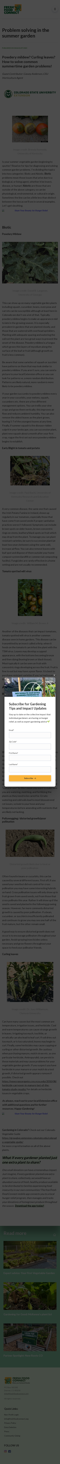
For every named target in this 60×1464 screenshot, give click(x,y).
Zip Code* (13, 741)
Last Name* (13, 764)
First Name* (13, 753)
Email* (11, 730)
